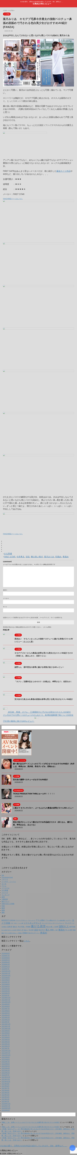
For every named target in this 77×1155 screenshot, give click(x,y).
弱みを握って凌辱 (52, 927)
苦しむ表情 (68, 930)
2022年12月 (6, 1051)
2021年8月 (5, 1086)
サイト (5, 606)
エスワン (69, 920)
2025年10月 (6, 975)
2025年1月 (5, 995)
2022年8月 (6, 1059)
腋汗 (57, 930)
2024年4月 (6, 1015)
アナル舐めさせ (50, 920)
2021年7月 (5, 1088)
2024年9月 (6, 1004)
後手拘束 (72, 927)
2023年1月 (5, 1048)
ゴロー (16, 923)
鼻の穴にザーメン (34, 933)
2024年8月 (6, 1006)
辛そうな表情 (8, 933)
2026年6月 (6, 958)
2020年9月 (6, 1110)
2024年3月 (6, 1017)
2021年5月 (5, 1093)
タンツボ (45, 923)
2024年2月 (6, 1020)
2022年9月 (6, 1057)
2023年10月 (6, 1029)
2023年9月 (6, 1031)
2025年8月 (6, 980)
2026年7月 (6, 956)
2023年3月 (6, 1044)
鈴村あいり (15, 933)
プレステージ (69, 923)
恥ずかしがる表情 (12, 930)
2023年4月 (6, 1042)
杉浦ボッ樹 (20, 930)
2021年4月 (5, 1095)
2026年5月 (6, 960)
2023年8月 (6, 1033)
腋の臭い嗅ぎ (37, 556)
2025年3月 (6, 991)
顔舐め (58, 556)
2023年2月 (6, 1046)
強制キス (64, 926)
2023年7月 (6, 1035)
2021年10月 (6, 1082)
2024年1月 (5, 1022)
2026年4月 (6, 962)
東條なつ (26, 930)
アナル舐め (40, 920)
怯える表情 (4, 930)
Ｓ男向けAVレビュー (41, 4)
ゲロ (12, 923)
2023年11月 (6, 1026)
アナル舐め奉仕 (60, 920)
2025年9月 (6, 978)
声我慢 (28, 927)
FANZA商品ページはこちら (13, 199)
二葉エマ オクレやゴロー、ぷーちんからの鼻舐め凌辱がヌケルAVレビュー (43, 808)
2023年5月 (6, 1040)
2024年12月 (6, 998)
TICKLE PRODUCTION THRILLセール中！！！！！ (34, 794)
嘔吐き (15, 927)
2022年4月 (6, 1068)
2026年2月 (6, 967)
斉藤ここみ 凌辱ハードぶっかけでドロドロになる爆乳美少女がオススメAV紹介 (31, 1122)
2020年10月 (6, 1108)
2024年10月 (6, 1002)
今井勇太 (20, 556)
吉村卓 (9, 927)
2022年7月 (6, 1062)
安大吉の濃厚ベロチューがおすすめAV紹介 (30, 779)
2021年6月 (5, 1090)
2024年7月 (6, 1009)
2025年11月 (6, 973)
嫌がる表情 (38, 926)
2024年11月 (6, 1000)
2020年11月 (6, 1106)
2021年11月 (6, 1079)
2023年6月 (6, 1037)
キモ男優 (8, 553)
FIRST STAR (9, 556)
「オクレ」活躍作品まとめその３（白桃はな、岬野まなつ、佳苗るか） (43, 681)
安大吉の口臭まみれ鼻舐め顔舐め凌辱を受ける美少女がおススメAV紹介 (44, 699)
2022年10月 (6, 1055)
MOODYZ (5, 920)
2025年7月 (6, 982)
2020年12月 (6, 1104)
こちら (27, 941)
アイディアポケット (22, 920)
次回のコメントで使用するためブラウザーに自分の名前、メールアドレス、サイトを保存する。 (33, 617)
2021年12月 (6, 1077)
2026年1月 (5, 969)
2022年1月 (5, 1075)
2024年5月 (6, 1013)
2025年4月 (6, 989)
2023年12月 (6, 1024)
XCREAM (12, 920)
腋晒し (52, 930)
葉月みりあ (49, 556)
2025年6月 (6, 984)
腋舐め (61, 929)
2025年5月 (6, 987)
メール (6, 598)
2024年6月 (6, 1011)
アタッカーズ (31, 920)
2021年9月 (5, 1084)
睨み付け (42, 930)
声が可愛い (21, 927)
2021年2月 (5, 1099)
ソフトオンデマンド (32, 923)
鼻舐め (66, 556)
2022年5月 (6, 1066)
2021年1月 (5, 1101)
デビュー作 (51, 923)
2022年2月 (6, 1073)
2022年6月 (6, 1064)
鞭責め (20, 933)
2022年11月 (6, 1053)
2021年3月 (5, 1097)
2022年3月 (6, 1071)
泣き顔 (31, 930)
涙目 (28, 556)
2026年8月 (6, 953)
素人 (48, 929)
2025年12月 (6, 971)
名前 (5, 590)
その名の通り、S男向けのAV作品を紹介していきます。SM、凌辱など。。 (33, 1146)
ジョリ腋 (20, 923)
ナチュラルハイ (59, 923)
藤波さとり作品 (63, 171)
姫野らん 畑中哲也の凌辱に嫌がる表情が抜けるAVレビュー (39, 667)
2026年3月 (6, 964)
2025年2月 (6, 993)
